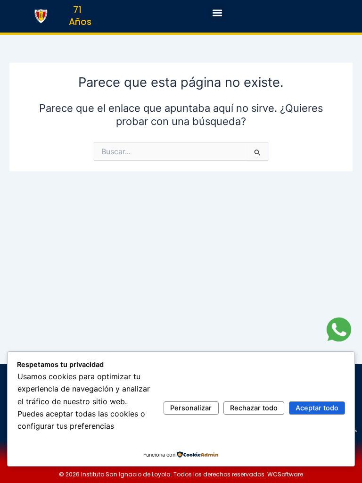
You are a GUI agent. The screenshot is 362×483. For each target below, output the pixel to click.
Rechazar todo (254, 408)
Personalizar (191, 408)
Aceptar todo (317, 408)
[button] (217, 12)
